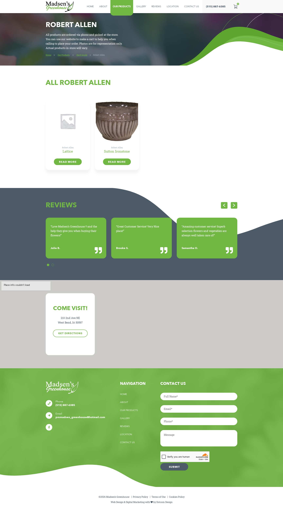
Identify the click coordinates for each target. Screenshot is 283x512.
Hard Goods (81, 55)
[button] (48, 265)
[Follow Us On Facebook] (49, 427)
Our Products (122, 6)
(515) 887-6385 (216, 6)
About (103, 6)
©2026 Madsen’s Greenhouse (114, 496)
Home (90, 6)
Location (173, 6)
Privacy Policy (140, 496)
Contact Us (191, 6)
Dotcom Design (164, 502)
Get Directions (70, 333)
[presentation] (224, 205)
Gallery (141, 6)
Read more (68, 162)
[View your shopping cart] (235, 6)
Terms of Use (158, 496)
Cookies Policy (177, 496)
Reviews (156, 6)
